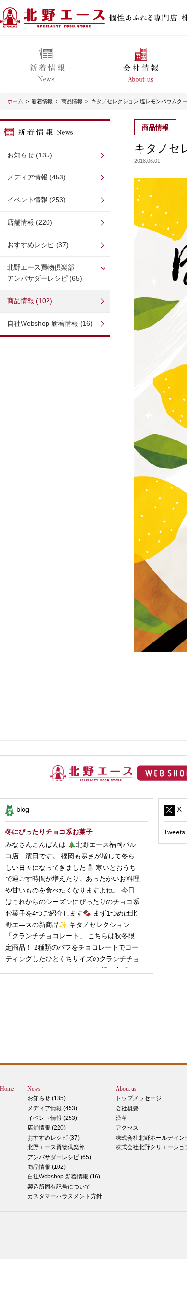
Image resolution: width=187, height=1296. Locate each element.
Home (7, 1088)
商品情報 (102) (29, 301)
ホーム (15, 101)
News (34, 1088)
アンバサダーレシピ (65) (44, 273)
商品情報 (71, 101)
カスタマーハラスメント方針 (64, 1196)
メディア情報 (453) (36, 177)
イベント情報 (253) (36, 199)
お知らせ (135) (29, 155)
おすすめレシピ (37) (38, 245)
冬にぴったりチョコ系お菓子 (49, 831)
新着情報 (42, 101)
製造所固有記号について (59, 1186)
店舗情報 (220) (29, 222)
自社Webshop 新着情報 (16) (50, 323)
